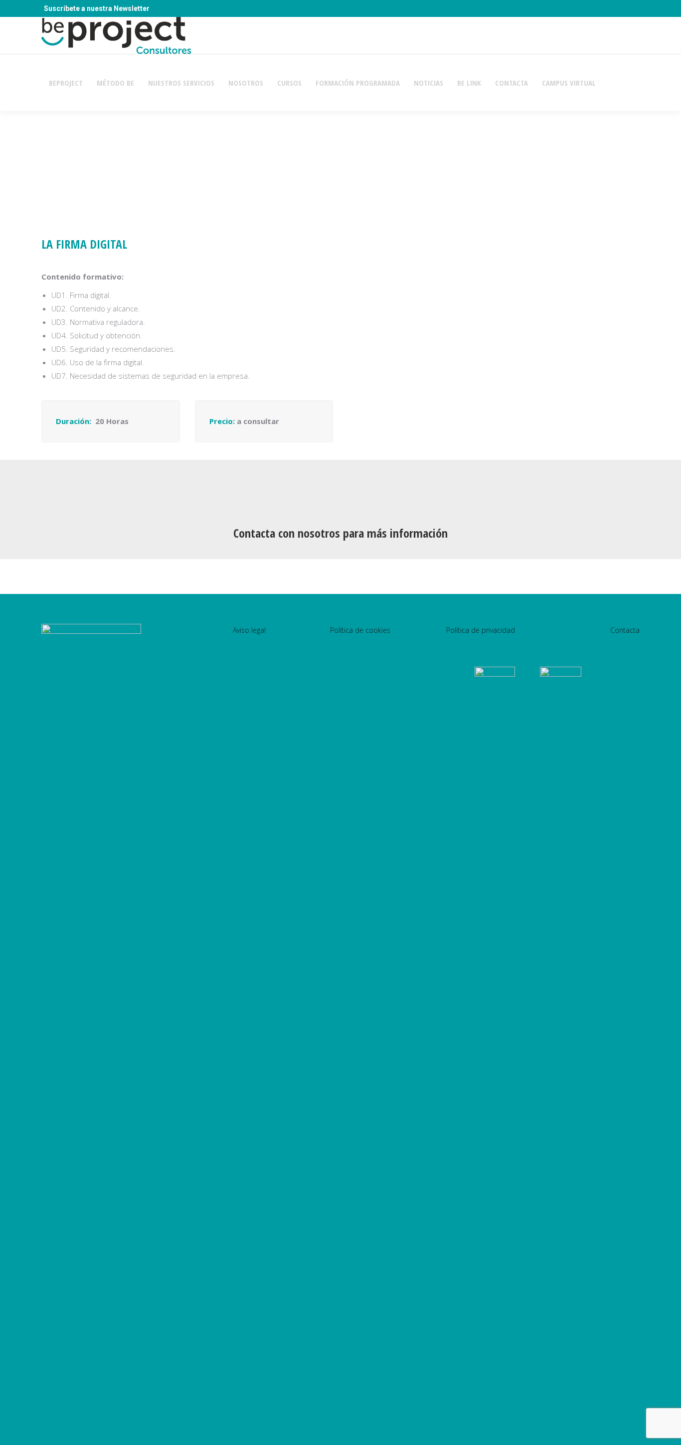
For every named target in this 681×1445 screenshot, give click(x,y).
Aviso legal (249, 630)
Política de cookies (360, 630)
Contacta (625, 630)
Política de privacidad (480, 630)
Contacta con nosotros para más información (340, 533)
